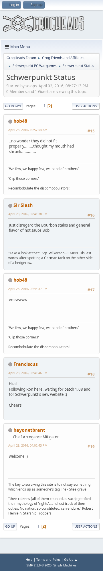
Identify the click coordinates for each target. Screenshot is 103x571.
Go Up (10, 526)
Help (29, 559)
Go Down (13, 106)
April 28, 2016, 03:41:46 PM (27, 373)
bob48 (20, 121)
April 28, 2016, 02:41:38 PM (27, 214)
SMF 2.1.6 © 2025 (39, 565)
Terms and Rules (48, 559)
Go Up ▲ (71, 559)
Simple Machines (65, 565)
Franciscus (25, 364)
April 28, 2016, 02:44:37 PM (27, 288)
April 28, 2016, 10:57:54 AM (27, 130)
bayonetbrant (29, 430)
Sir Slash (23, 205)
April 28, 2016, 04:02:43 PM (27, 445)
